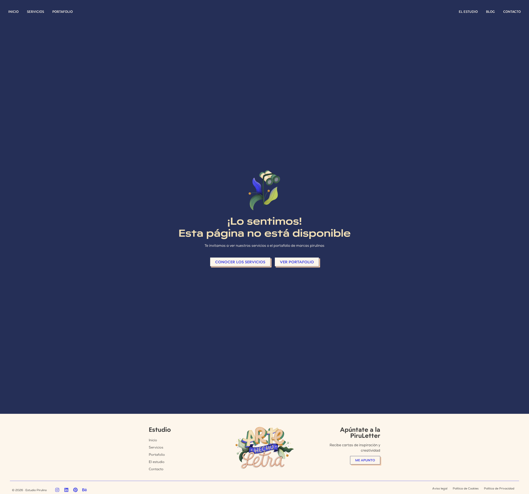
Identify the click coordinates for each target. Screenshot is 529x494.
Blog (490, 12)
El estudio (468, 12)
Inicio (13, 12)
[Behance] (84, 490)
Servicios (35, 12)
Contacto (512, 12)
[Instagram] (57, 490)
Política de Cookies (466, 488)
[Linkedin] (66, 490)
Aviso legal (439, 488)
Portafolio (62, 12)
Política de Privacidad (499, 488)
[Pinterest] (75, 490)
